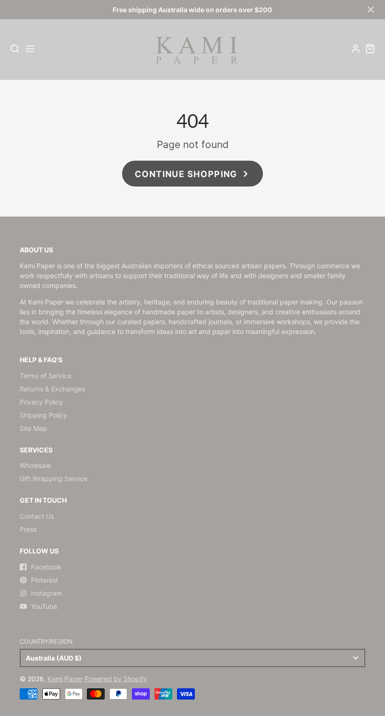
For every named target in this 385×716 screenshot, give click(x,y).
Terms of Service (45, 376)
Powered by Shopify (116, 679)
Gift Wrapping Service (53, 479)
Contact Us (37, 516)
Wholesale (35, 465)
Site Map (33, 428)
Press (28, 529)
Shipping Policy (43, 415)
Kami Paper (65, 679)
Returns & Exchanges (52, 389)
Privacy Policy (41, 402)
